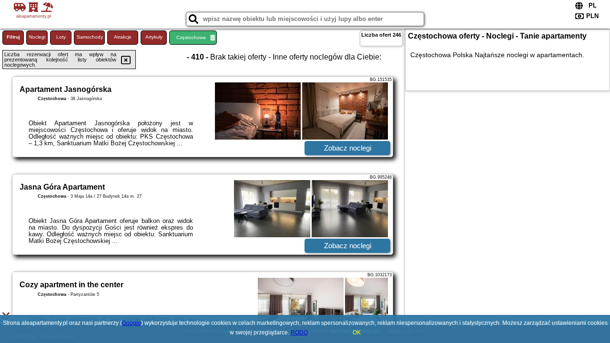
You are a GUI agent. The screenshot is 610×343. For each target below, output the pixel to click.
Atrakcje (123, 37)
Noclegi (37, 37)
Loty (61, 37)
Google (131, 323)
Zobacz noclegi (347, 148)
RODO (299, 332)
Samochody (90, 37)
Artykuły (154, 37)
